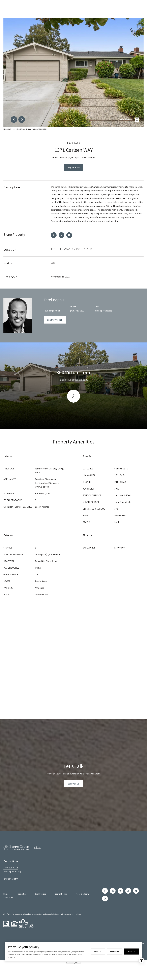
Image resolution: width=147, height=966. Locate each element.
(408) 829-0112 (77, 310)
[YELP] (105, 898)
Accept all (131, 951)
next (21, 119)
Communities (40, 894)
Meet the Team (82, 894)
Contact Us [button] (73, 783)
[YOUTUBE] (120, 891)
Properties (21, 894)
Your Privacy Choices (73, 963)
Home (5, 894)
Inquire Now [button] (73, 167)
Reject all (97, 951)
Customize (114, 951)
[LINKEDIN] (113, 891)
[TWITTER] (128, 891)
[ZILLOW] (136, 891)
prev (14, 119)
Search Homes (61, 894)
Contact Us (8, 897)
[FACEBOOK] (105, 891)
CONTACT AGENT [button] (54, 320)
